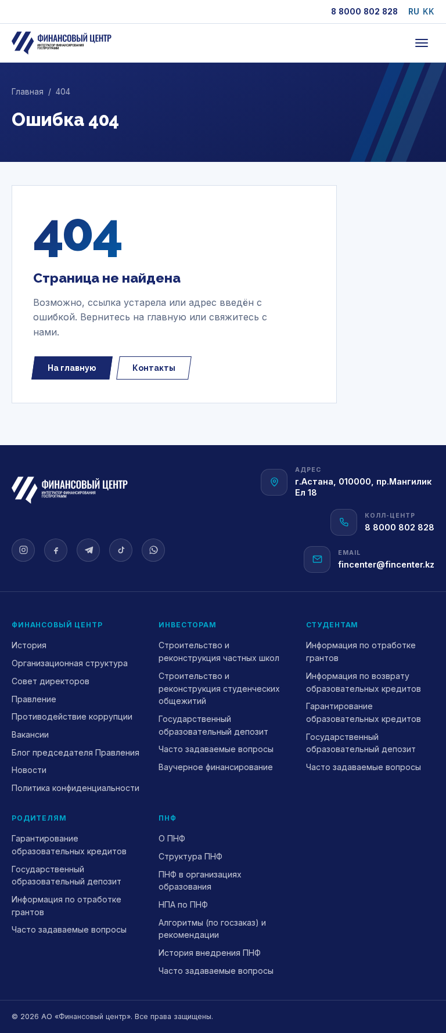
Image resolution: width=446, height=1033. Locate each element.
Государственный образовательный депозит (213, 725)
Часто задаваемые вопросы (216, 749)
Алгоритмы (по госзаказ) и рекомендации (212, 929)
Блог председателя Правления (75, 752)
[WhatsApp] (153, 550)
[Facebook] (55, 550)
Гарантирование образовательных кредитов (363, 712)
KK (428, 11)
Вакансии (30, 734)
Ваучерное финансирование (216, 767)
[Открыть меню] (421, 43)
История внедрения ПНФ (210, 953)
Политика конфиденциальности (75, 788)
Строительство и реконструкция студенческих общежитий (219, 688)
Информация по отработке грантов (361, 651)
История (29, 645)
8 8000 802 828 (364, 11)
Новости (29, 770)
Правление (34, 699)
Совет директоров (50, 681)
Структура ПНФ (190, 856)
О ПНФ (172, 838)
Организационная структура (70, 663)
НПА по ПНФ (183, 904)
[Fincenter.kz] (62, 43)
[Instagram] (23, 550)
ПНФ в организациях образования (200, 880)
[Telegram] (88, 550)
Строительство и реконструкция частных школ (219, 651)
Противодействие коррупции (72, 716)
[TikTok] (120, 550)
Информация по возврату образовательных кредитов (363, 682)
